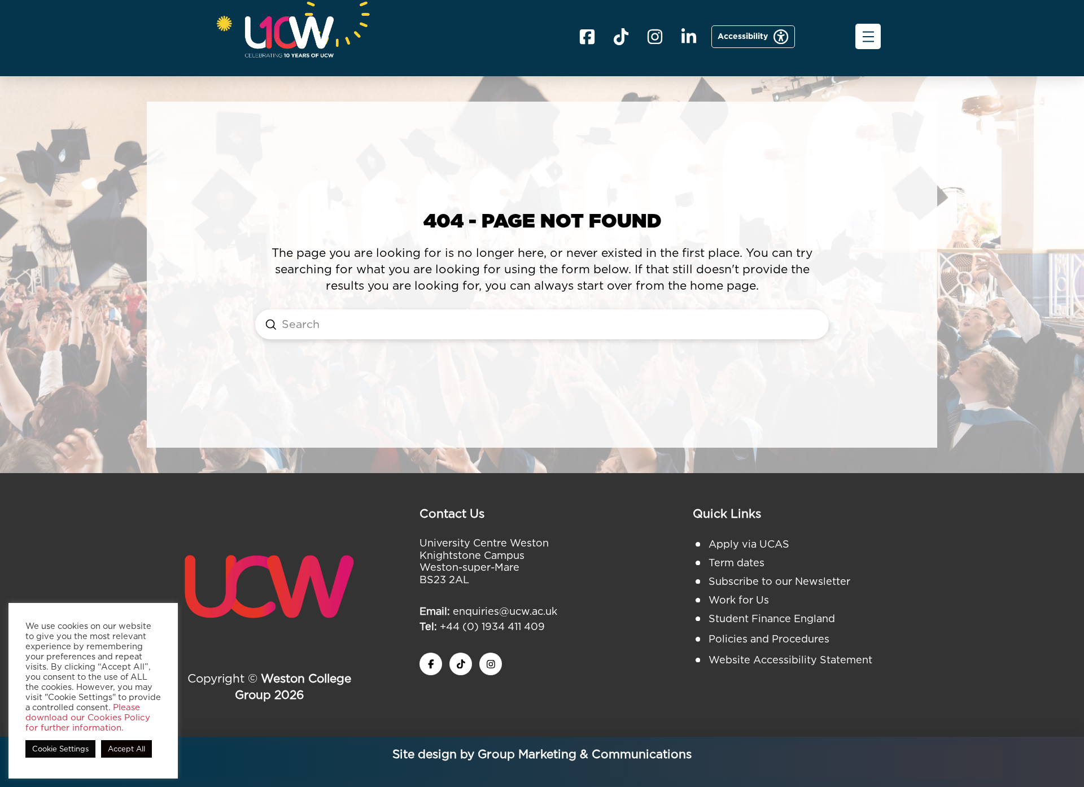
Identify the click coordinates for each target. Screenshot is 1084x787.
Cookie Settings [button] (60, 749)
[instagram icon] (490, 664)
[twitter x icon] (460, 664)
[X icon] (621, 36)
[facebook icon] (587, 36)
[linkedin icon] (688, 36)
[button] (868, 36)
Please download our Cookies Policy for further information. (87, 717)
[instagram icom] (654, 36)
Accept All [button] (126, 749)
